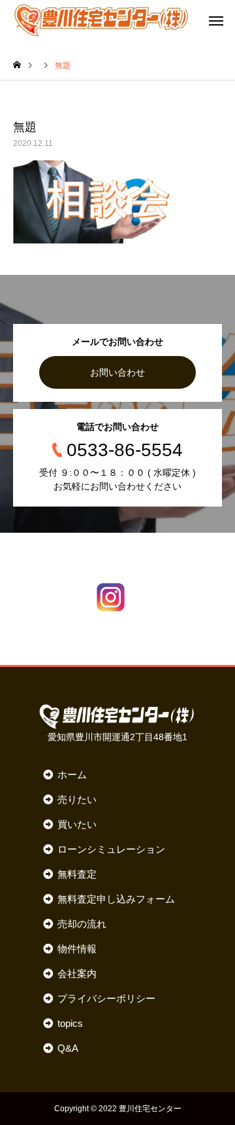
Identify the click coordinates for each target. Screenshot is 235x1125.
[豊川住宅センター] (101, 20)
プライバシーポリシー (106, 998)
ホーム (71, 774)
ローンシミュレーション (110, 849)
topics (69, 1023)
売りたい (76, 799)
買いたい (76, 824)
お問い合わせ (117, 372)
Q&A (67, 1048)
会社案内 (76, 973)
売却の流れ (81, 923)
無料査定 (76, 874)
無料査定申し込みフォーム (115, 898)
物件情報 (76, 948)
